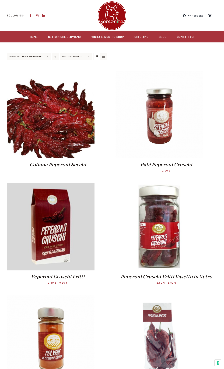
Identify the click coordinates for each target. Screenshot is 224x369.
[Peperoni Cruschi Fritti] (50, 185)
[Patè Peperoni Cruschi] (159, 73)
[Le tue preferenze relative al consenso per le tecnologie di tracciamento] (218, 363)
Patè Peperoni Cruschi (166, 165)
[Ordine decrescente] (55, 56)
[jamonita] (112, 2)
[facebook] (30, 15)
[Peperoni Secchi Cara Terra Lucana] (159, 297)
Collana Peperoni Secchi (58, 165)
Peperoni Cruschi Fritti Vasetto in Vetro (166, 277)
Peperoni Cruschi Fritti (58, 277)
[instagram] (37, 15)
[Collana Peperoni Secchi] (50, 73)
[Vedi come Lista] (103, 56)
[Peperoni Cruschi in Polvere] (50, 297)
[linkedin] (43, 15)
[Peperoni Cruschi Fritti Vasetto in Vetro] (159, 185)
